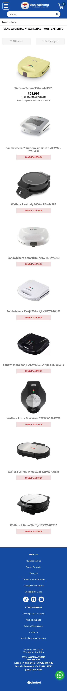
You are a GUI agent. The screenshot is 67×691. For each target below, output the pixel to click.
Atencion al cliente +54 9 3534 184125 (33, 662)
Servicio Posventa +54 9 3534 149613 (33, 666)
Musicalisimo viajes (33, 591)
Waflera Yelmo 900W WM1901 (33, 88)
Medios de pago (33, 619)
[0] (61, 8)
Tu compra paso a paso (33, 613)
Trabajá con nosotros (34, 585)
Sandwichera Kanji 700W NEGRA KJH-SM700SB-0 (33, 365)
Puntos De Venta (33, 567)
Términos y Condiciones (33, 579)
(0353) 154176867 (33, 669)
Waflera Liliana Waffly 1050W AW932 (33, 525)
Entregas (34, 573)
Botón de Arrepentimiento (33, 638)
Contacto (33, 632)
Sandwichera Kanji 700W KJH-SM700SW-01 (33, 311)
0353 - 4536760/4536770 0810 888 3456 (33, 658)
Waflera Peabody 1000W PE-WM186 (33, 204)
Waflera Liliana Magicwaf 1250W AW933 (33, 471)
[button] (11, 674)
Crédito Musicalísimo (33, 626)
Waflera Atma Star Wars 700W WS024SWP (33, 418)
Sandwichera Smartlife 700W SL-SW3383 (34, 258)
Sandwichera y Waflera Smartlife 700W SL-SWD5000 (33, 149)
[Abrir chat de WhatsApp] (59, 675)
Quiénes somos (33, 561)
